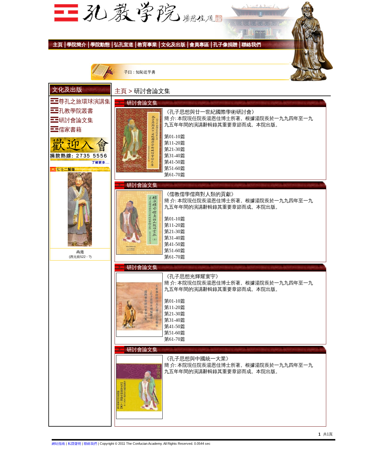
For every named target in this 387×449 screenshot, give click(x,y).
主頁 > (123, 91)
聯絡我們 (90, 443)
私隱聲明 (74, 443)
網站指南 (58, 443)
